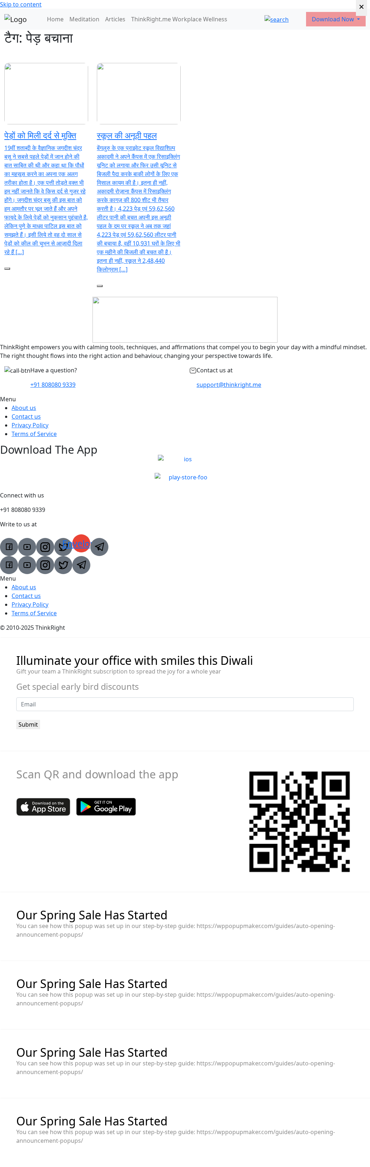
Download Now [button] (334, 19)
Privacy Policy (30, 425)
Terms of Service (34, 434)
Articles (115, 19)
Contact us (26, 416)
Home (55, 19)
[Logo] (15, 19)
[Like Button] (7, 269)
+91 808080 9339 (53, 385)
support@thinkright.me (229, 385)
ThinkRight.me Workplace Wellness (179, 19)
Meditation (84, 19)
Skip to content (21, 4)
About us (24, 408)
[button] (185, 399)
